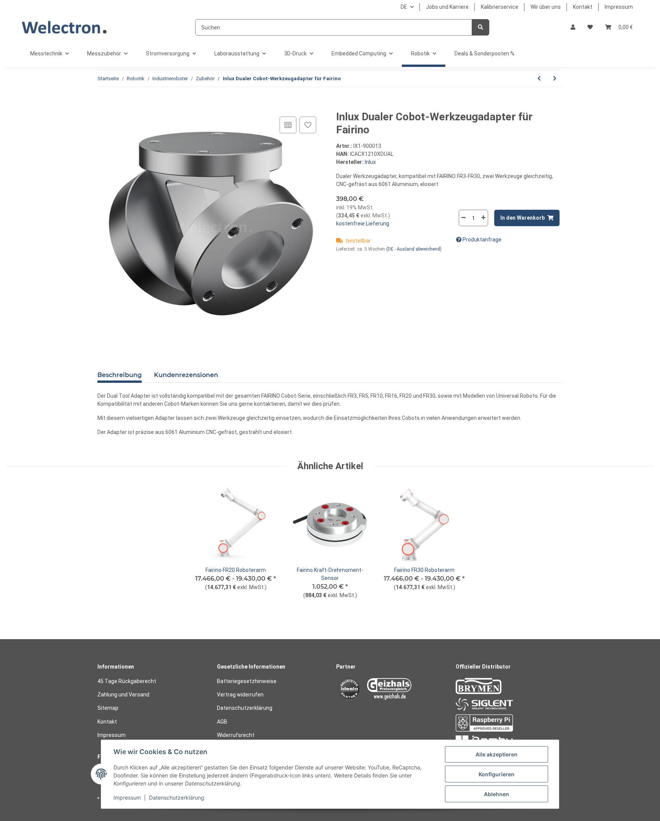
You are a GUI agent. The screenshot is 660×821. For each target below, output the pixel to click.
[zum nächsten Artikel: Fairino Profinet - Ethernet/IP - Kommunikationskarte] (555, 78)
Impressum (619, 7)
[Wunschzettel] (590, 27)
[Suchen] (480, 27)
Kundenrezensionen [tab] (186, 375)
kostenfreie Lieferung (362, 223)
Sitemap (107, 708)
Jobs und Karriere (447, 7)
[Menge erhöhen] (483, 217)
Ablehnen (496, 794)
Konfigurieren (496, 774)
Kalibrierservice (499, 7)
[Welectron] (64, 27)
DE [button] (404, 7)
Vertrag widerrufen (240, 694)
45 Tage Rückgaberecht (126, 681)
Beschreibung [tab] (119, 375)
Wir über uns (546, 7)
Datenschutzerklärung (244, 708)
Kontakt (582, 7)
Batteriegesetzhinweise (247, 681)
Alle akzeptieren (497, 754)
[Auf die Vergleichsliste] (288, 125)
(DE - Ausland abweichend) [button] (414, 249)
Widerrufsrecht (235, 735)
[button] (573, 27)
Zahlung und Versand (123, 694)
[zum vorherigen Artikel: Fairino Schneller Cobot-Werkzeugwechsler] (539, 78)
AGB (222, 722)
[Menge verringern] (463, 217)
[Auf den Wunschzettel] (307, 125)
